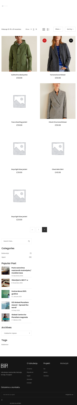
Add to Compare (19, 56)
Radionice (5, 345)
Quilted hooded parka (19, 75)
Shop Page (39, 18)
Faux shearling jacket (19, 122)
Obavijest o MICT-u (20, 280)
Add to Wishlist (14, 56)
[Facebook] (2, 400)
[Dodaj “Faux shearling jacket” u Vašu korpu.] (24, 103)
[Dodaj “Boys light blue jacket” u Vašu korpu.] (24, 150)
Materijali (64, 363)
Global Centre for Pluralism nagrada (20, 316)
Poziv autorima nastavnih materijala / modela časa (21, 270)
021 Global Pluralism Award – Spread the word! (20, 305)
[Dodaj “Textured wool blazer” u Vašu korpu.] (63, 56)
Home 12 (32, 18)
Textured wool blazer (58, 75)
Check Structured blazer (58, 122)
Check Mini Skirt (58, 169)
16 (36, 29)
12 (33, 29)
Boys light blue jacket (19, 169)
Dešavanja (5, 253)
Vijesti (4, 257)
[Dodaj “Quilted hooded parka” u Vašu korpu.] (24, 56)
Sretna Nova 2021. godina (19, 292)
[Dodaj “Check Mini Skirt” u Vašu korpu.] (63, 150)
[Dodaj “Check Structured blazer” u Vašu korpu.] (63, 103)
